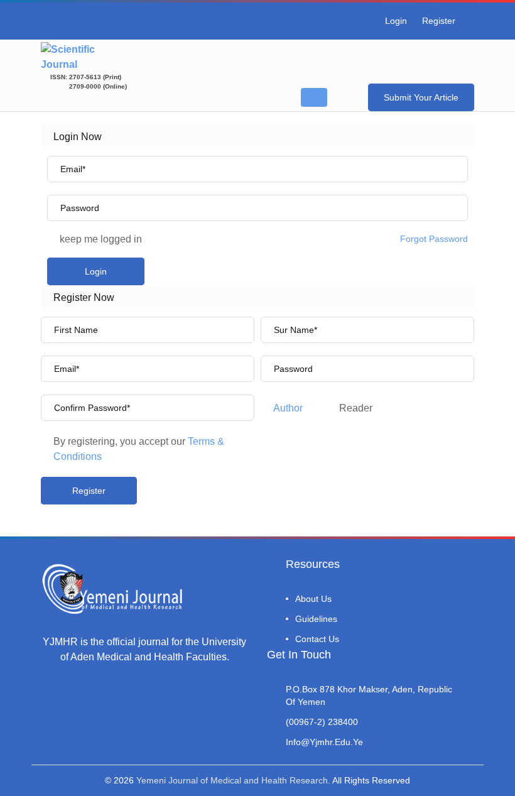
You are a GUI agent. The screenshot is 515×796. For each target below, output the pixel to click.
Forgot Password (434, 239)
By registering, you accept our (138, 449)
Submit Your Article (421, 97)
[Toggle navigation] (314, 97)
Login (396, 21)
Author (288, 408)
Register (438, 21)
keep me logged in (101, 239)
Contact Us (317, 639)
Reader (355, 408)
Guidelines (316, 619)
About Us (313, 599)
